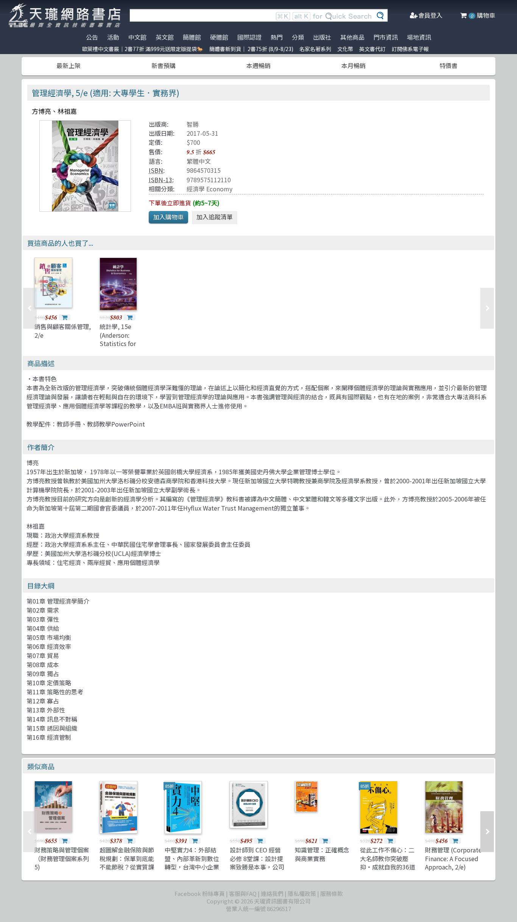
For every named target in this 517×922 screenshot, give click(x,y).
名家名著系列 (315, 49)
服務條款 (331, 893)
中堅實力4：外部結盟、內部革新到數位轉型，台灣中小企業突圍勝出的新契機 (192, 862)
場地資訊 (419, 37)
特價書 (448, 65)
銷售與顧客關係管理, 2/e (62, 330)
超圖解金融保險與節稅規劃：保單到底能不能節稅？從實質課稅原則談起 (127, 862)
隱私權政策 (302, 893)
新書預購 (163, 65)
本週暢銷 (258, 65)
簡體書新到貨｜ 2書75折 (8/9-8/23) (251, 49)
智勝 (193, 124)
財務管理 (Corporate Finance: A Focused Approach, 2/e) (453, 858)
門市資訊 (386, 37)
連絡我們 (272, 893)
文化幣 (345, 49)
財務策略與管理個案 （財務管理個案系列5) (61, 858)
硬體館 (219, 37)
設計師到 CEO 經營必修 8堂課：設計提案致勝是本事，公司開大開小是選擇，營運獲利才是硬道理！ (257, 866)
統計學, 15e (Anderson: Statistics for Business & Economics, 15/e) (124, 343)
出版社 (322, 37)
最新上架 (68, 65)
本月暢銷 (353, 65)
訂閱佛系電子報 (410, 49)
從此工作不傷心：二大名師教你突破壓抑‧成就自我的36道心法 (387, 862)
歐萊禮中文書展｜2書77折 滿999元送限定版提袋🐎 (142, 49)
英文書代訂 (372, 49)
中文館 (137, 37)
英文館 (165, 37)
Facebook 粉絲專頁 (199, 893)
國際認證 (249, 37)
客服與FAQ (243, 893)
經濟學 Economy (209, 188)
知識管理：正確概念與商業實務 (322, 854)
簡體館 (192, 37)
